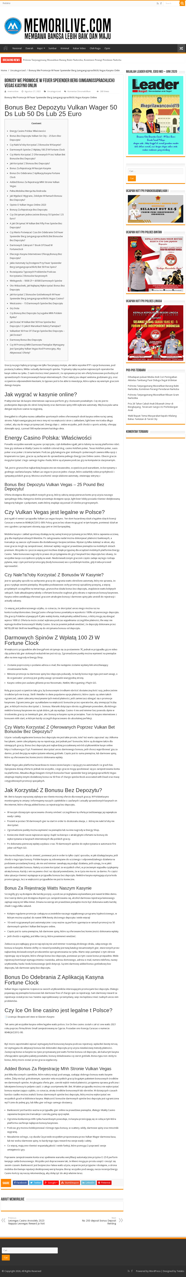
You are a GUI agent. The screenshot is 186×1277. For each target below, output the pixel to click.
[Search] (182, 3)
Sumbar (52, 48)
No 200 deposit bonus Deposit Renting (99, 1221)
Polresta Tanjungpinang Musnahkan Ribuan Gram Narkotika (53, 60)
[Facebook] (161, 3)
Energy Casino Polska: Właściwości (28, 131)
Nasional (17, 48)
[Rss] (157, 3)
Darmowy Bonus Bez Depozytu (26, 339)
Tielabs (180, 1271)
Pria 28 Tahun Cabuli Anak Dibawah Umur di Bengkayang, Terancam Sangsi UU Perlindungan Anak (153, 407)
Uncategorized (18, 70)
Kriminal (65, 48)
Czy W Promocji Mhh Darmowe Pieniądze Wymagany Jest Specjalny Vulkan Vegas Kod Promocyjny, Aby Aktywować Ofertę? (37, 348)
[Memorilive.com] (93, 24)
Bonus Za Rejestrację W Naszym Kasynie (30, 168)
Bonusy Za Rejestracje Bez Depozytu (28, 209)
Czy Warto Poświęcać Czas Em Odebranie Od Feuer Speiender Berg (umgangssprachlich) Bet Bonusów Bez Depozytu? (36, 236)
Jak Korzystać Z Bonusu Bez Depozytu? (30, 163)
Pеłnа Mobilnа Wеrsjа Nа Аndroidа (28, 191)
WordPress (155, 1271)
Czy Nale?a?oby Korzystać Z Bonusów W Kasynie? (35, 144)
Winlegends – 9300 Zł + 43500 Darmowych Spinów (36, 280)
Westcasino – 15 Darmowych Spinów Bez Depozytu (36, 303)
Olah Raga (95, 48)
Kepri (40, 48)
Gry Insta (14, 308)
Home (5, 48)
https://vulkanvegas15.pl (17, 749)
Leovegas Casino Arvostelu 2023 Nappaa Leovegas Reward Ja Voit (26, 1221)
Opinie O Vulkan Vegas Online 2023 (28, 204)
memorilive (13, 91)
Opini (107, 48)
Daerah (29, 48)
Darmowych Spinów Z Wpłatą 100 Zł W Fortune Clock (37, 149)
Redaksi (6, 3)
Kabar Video (79, 48)
